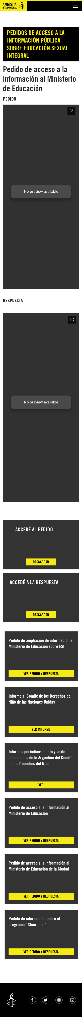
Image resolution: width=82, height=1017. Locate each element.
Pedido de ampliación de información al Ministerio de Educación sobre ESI (41, 643)
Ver (41, 784)
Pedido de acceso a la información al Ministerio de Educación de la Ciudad (39, 866)
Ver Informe (41, 729)
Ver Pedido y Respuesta (41, 840)
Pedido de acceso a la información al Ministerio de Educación (39, 810)
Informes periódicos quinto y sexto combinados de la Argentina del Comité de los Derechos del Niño (40, 757)
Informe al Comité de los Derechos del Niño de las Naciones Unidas (40, 699)
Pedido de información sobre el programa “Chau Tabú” (34, 921)
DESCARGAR (41, 561)
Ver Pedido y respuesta (41, 673)
